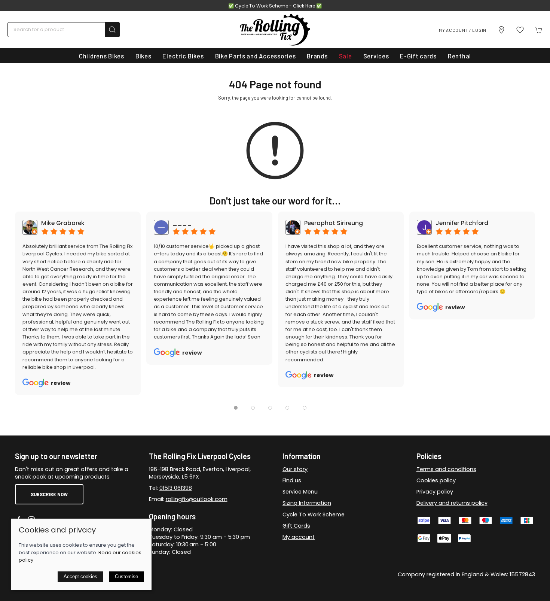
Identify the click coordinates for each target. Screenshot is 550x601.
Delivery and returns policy (452, 503)
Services (376, 56)
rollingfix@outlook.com (196, 499)
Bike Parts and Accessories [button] (255, 56)
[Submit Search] (112, 29)
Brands (317, 56)
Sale (345, 56)
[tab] (236, 408)
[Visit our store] (501, 30)
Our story (295, 469)
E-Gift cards (418, 56)
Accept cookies (80, 576)
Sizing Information (306, 503)
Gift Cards (296, 525)
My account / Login (462, 30)
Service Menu (300, 491)
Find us (291, 480)
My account (298, 537)
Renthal (459, 56)
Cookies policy (436, 480)
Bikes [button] (143, 56)
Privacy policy (434, 491)
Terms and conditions (446, 469)
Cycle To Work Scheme (313, 514)
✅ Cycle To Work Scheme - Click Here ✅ (275, 6)
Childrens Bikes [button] (101, 56)
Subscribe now (49, 494)
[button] (520, 30)
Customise (126, 576)
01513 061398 (175, 488)
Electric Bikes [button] (183, 56)
